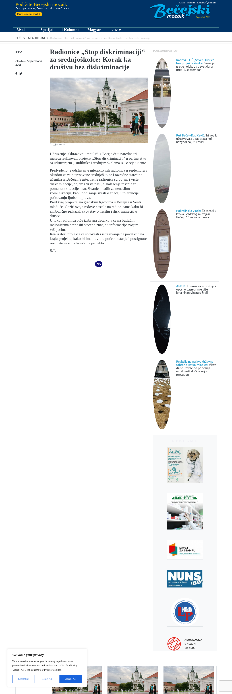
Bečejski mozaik (27, 38)
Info (44, 38)
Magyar (94, 29)
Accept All (70, 679)
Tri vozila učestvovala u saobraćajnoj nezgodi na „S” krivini (196, 139)
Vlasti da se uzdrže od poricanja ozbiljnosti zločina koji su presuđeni (196, 368)
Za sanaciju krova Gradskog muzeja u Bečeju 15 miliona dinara (196, 214)
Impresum (191, 2)
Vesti (21, 29)
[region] (47, 668)
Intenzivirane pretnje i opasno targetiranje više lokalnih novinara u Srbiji (196, 289)
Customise (23, 679)
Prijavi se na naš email (27, 14)
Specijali (47, 29)
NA (99, 264)
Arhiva (182, 2)
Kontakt (200, 2)
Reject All (47, 679)
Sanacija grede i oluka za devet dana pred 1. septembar (195, 65)
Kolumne (71, 29)
